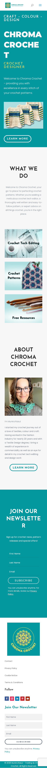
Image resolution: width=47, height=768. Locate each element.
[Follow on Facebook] (7, 698)
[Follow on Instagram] (12, 698)
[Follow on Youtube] (28, 698)
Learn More (17, 138)
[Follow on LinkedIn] (17, 698)
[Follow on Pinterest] (22, 698)
